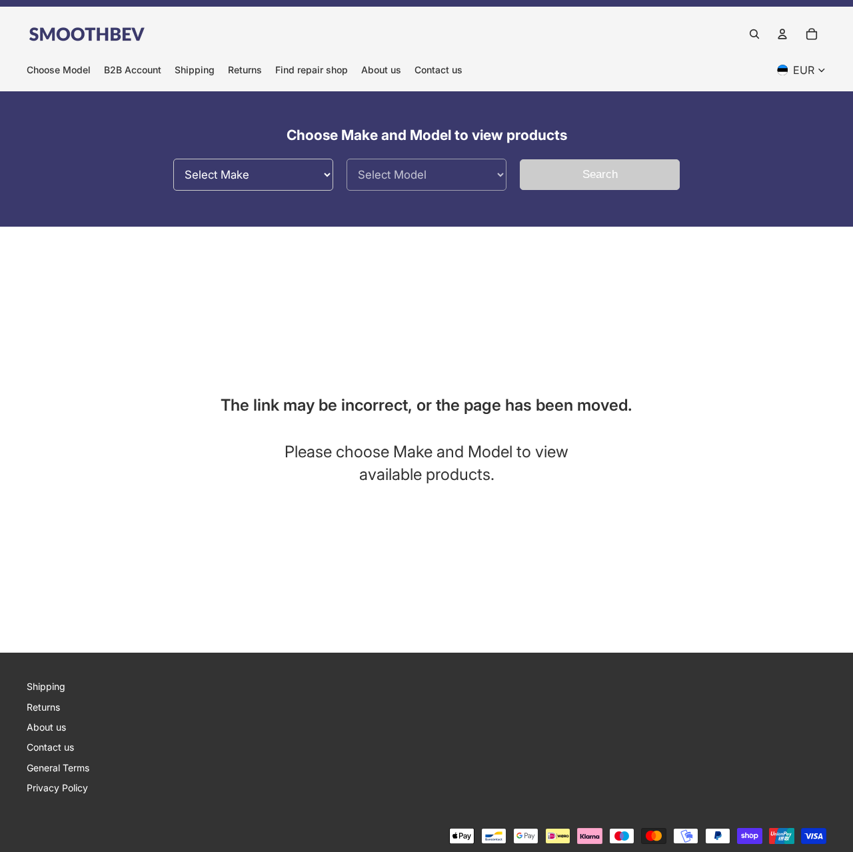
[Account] (782, 34)
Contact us (50, 747)
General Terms (58, 767)
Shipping (46, 686)
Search (600, 174)
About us (46, 727)
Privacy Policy (57, 787)
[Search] (754, 34)
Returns (43, 707)
